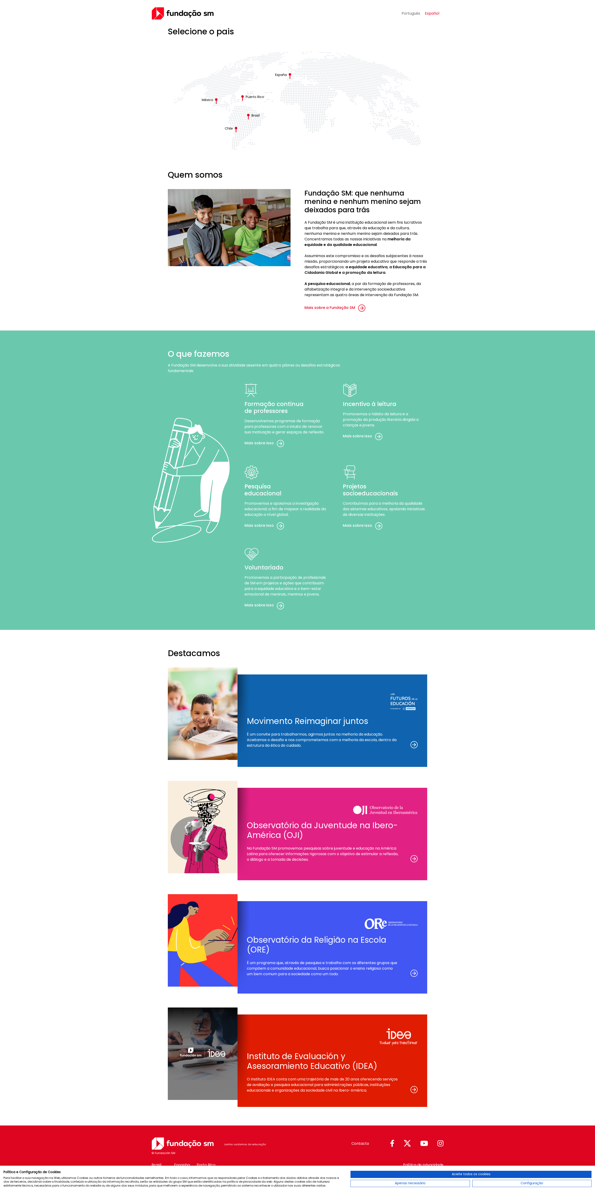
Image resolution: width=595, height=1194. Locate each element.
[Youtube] (424, 1144)
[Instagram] (440, 1144)
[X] (407, 1144)
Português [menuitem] (411, 13)
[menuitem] (411, 13)
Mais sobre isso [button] (259, 443)
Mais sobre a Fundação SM (329, 307)
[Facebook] (392, 1144)
